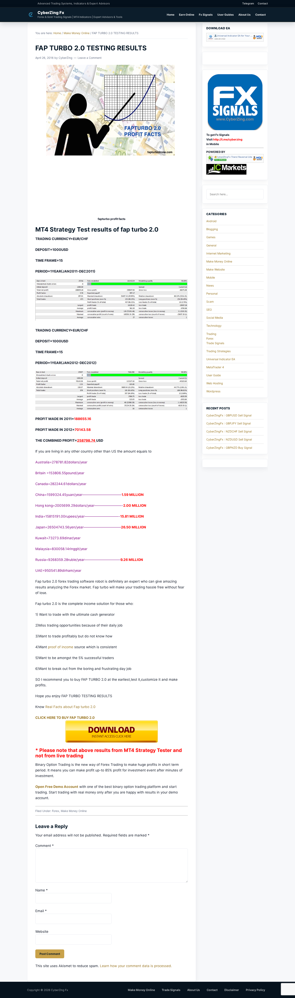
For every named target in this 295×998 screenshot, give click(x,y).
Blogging (212, 229)
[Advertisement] (111, 187)
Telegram (248, 3)
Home (170, 14)
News (210, 285)
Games (210, 237)
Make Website (215, 269)
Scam (210, 301)
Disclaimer (231, 990)
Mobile (210, 277)
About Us (244, 14)
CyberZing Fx (51, 12)
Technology (214, 325)
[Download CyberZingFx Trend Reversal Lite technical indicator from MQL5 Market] (235, 161)
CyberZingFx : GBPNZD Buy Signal (229, 447)
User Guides (225, 14)
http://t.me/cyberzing (227, 139)
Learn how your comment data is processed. (136, 966)
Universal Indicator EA (220, 359)
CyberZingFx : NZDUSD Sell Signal (229, 439)
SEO (209, 309)
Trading (211, 334)
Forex (55, 811)
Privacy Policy (255, 990)
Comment (44, 846)
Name (41, 890)
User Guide (213, 375)
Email (41, 911)
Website (41, 932)
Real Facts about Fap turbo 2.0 (70, 707)
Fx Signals (206, 14)
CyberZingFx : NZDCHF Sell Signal (229, 431)
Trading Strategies (218, 351)
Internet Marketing (218, 253)
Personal (212, 293)
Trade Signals (215, 343)
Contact (263, 3)
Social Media (214, 317)
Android (211, 221)
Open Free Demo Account (56, 787)
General (211, 245)
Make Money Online (74, 811)
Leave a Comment (90, 57)
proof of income (60, 647)
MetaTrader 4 (215, 367)
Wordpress (213, 391)
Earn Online (186, 14)
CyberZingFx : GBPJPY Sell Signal (228, 423)
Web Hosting (214, 383)
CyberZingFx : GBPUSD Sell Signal (228, 415)
